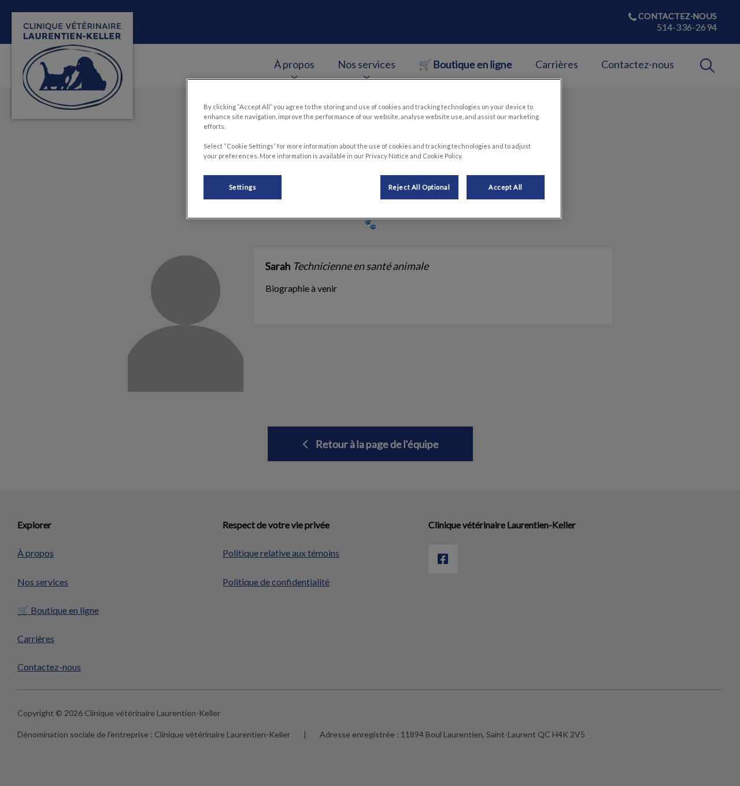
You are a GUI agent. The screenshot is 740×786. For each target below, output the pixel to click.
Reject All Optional (419, 187)
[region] (374, 149)
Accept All (506, 187)
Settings (243, 187)
